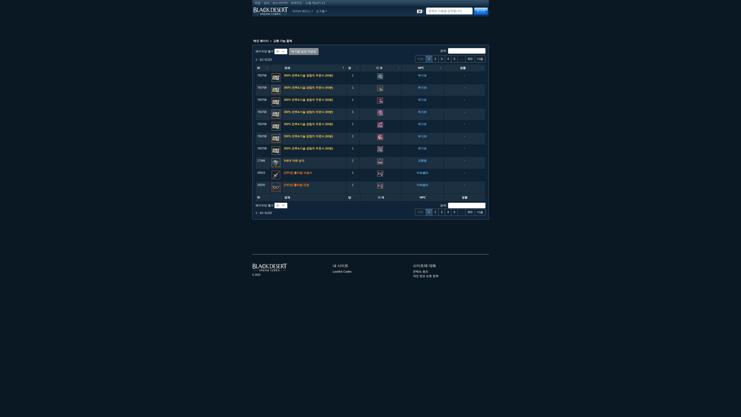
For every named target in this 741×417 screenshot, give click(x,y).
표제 (287, 68)
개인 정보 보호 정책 (425, 276)
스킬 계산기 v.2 (315, 2)
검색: (443, 50)
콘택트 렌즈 (420, 271)
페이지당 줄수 (264, 51)
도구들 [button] (320, 11)
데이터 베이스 (302, 11)
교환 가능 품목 (282, 40)
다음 (480, 58)
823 (470, 58)
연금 (258, 2)
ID (258, 68)
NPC (421, 68)
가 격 (379, 68)
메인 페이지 (261, 40)
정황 (463, 68)
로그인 (481, 11)
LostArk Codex (342, 271)
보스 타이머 (280, 2)
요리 (266, 2)
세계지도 (296, 2)
